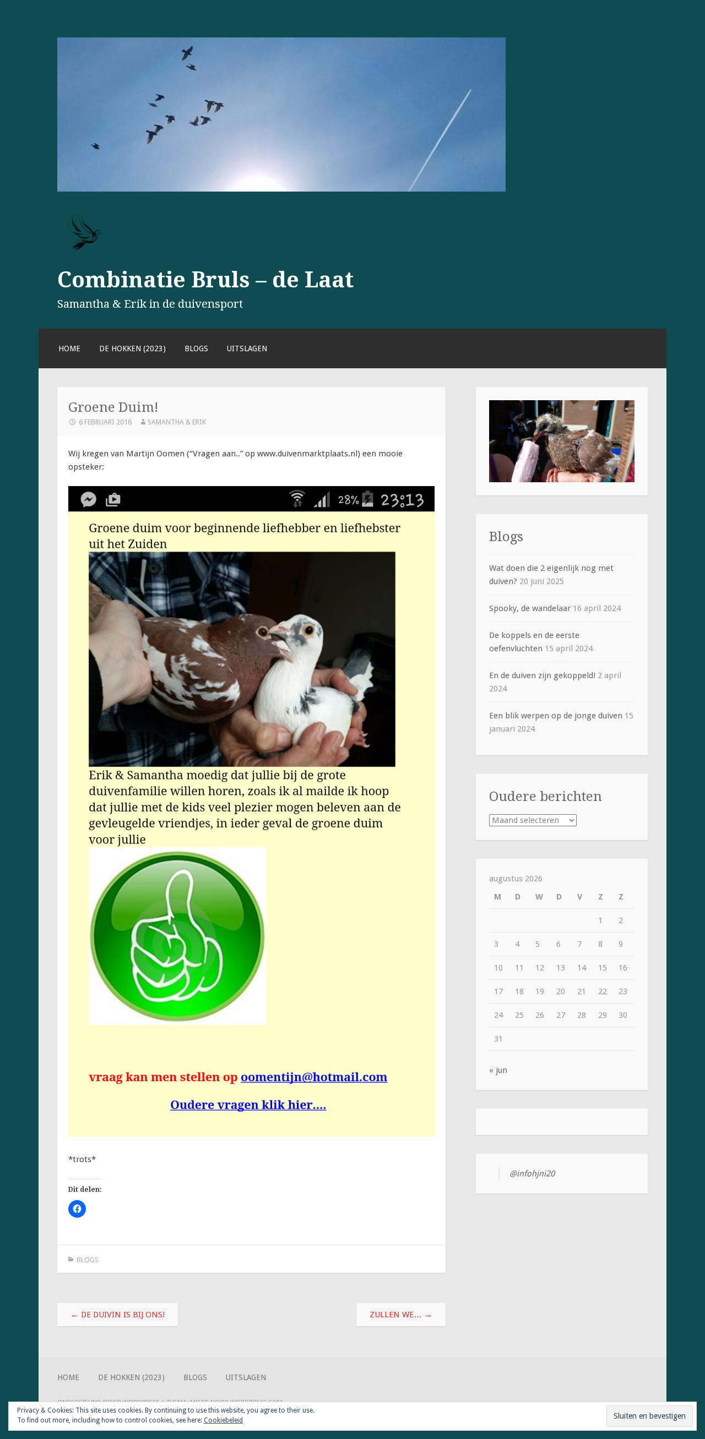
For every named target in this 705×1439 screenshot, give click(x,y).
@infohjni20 (532, 1174)
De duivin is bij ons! (117, 1315)
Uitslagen (247, 348)
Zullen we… (401, 1315)
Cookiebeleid (223, 1420)
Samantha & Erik (177, 422)
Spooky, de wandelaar (530, 608)
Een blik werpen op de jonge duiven (555, 716)
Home (69, 348)
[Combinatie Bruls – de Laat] (281, 189)
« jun (498, 1070)
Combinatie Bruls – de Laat (205, 279)
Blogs (196, 348)
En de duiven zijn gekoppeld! (542, 675)
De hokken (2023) (132, 348)
